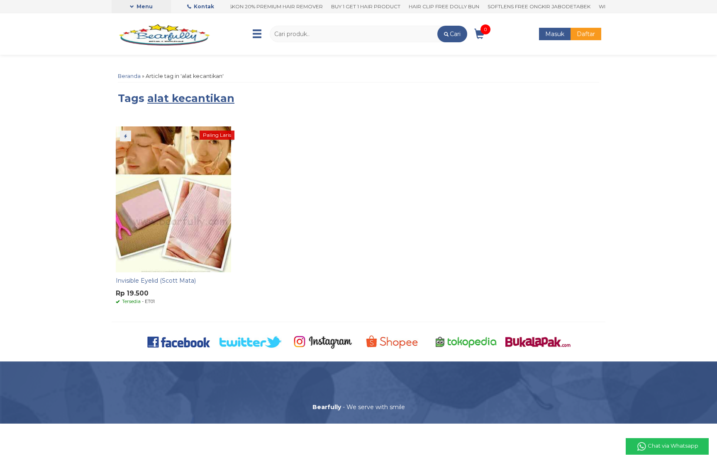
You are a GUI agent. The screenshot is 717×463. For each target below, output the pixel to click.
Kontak (203, 6)
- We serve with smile (358, 407)
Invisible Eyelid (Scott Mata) (156, 280)
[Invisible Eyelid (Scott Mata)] (173, 199)
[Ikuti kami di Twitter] (251, 341)
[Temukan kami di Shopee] (394, 341)
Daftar (586, 34)
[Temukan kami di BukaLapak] (538, 341)
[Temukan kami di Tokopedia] (466, 341)
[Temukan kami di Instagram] (323, 341)
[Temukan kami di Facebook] (179, 341)
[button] (452, 34)
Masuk (554, 34)
